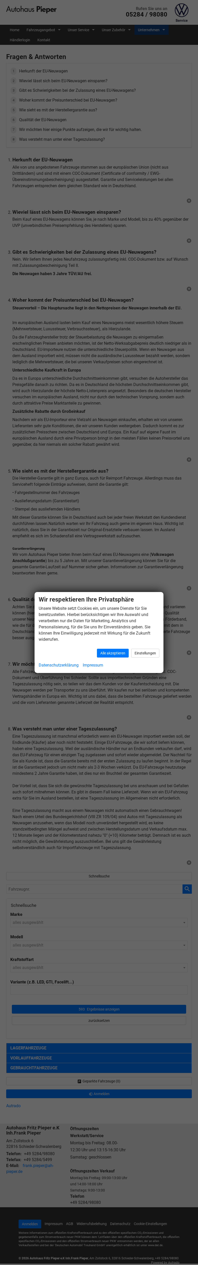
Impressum (93, 665)
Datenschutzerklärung (59, 665)
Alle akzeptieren (112, 653)
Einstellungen (145, 653)
